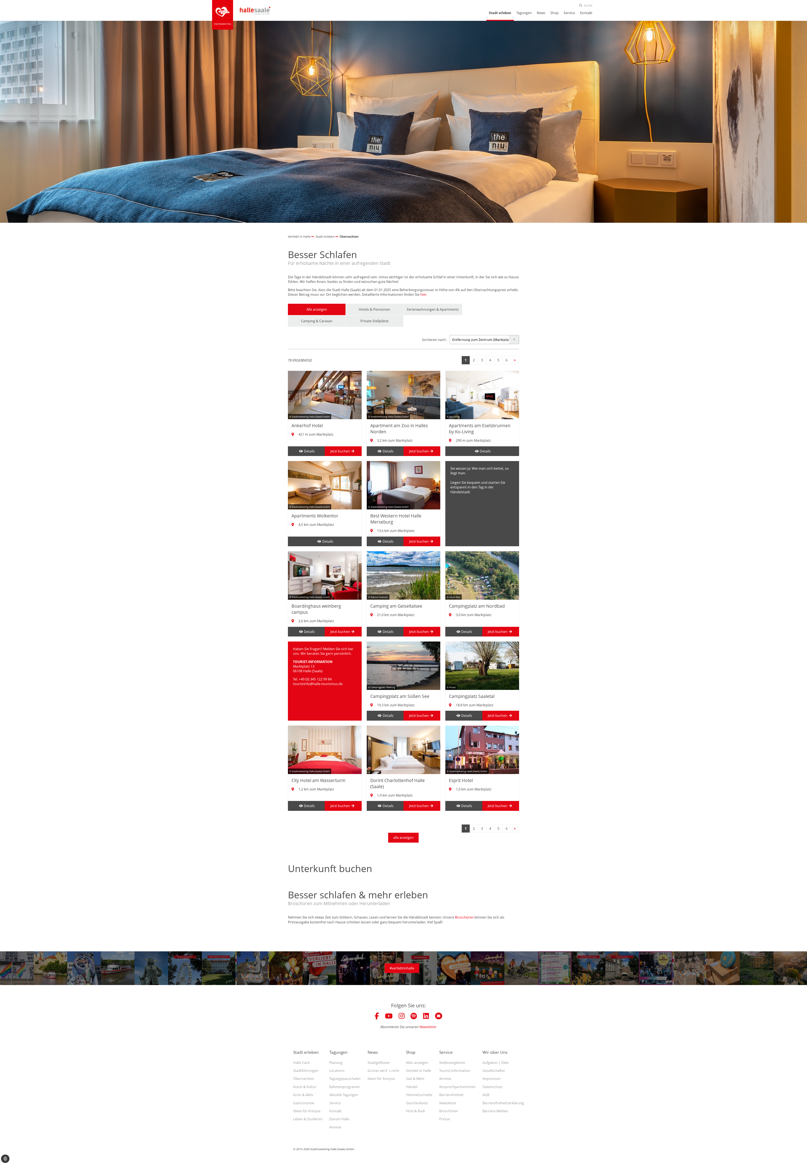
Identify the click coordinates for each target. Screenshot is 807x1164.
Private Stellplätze (374, 321)
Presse (444, 1119)
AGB (486, 1094)
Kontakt (586, 13)
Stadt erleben (500, 13)
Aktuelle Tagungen (343, 1094)
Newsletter (428, 1027)
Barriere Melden (495, 1111)
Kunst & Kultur (304, 1086)
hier (423, 294)
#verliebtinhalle (402, 968)
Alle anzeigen (316, 309)
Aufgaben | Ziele (496, 1062)
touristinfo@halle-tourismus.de (318, 683)
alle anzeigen (403, 837)
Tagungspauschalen (345, 1078)
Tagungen (524, 13)
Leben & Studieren (308, 1119)
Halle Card (301, 1062)
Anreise (335, 1127)
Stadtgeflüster (379, 1062)
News (541, 13)
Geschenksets (417, 1103)
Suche (588, 5)
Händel (411, 1086)
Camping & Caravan (316, 321)
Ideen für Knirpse (306, 1111)
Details (309, 451)
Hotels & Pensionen (374, 309)
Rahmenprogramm (344, 1086)
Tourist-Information (454, 1070)
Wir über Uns (495, 1052)
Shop (554, 13)
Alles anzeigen (417, 1062)
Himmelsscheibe (419, 1094)
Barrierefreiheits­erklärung (503, 1103)
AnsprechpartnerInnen (457, 1086)
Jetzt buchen (340, 451)
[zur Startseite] (222, 14)
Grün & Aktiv (303, 1094)
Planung (335, 1062)
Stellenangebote (452, 1062)
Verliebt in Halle (418, 1070)
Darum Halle (339, 1119)
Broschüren (464, 917)
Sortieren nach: (434, 339)
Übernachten (303, 1078)
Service (569, 13)
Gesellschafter (494, 1070)
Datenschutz (492, 1086)
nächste (515, 360)
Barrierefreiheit (451, 1094)
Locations (337, 1070)
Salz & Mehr (415, 1078)
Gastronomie (303, 1103)
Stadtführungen (305, 1070)
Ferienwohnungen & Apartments (433, 309)
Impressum (492, 1078)
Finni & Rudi (415, 1111)
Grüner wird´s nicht (383, 1070)
